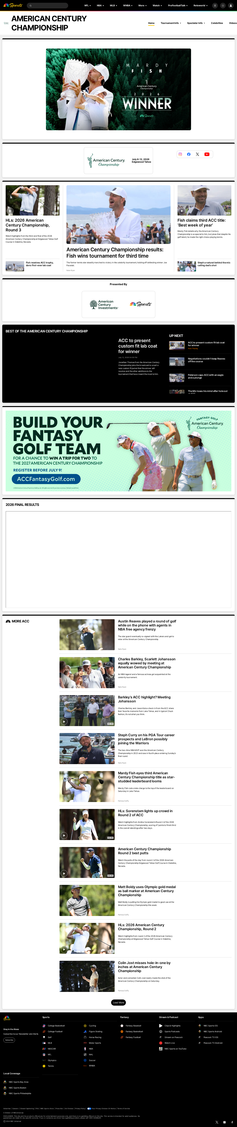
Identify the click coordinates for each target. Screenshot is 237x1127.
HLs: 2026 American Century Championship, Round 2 (141, 927)
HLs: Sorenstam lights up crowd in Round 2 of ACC (145, 813)
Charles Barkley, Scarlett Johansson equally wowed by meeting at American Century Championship (147, 663)
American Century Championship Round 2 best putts (144, 851)
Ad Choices (69, 1108)
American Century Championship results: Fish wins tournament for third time (114, 252)
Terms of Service (123, 1108)
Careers (15, 1108)
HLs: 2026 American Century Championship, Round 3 (27, 225)
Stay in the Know (11, 1029)
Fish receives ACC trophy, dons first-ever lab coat (40, 264)
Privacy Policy (80, 1108)
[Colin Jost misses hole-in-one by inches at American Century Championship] (86, 976)
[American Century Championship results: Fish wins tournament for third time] (118, 214)
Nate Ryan (70, 270)
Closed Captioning (27, 1108)
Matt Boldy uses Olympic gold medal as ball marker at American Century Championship (147, 891)
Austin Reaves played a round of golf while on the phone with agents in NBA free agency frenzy (147, 625)
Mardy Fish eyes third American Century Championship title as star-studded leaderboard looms (146, 777)
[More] (215, 5)
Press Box (59, 1108)
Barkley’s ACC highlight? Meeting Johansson (144, 699)
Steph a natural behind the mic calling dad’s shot (214, 264)
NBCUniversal (18, 1113)
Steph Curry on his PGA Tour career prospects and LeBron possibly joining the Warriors (146, 739)
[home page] (13, 5)
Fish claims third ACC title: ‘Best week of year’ (202, 222)
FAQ (37, 1108)
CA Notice (112, 1108)
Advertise (7, 1108)
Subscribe (9, 1040)
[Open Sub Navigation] (90, 5)
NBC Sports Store (47, 1108)
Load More (118, 1002)
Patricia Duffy (123, 801)
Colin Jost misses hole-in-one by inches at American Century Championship (144, 967)
